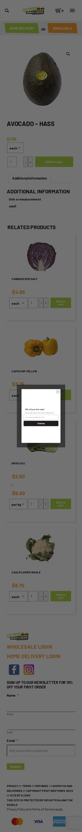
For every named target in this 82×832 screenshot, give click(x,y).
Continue (41, 423)
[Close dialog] (58, 391)
